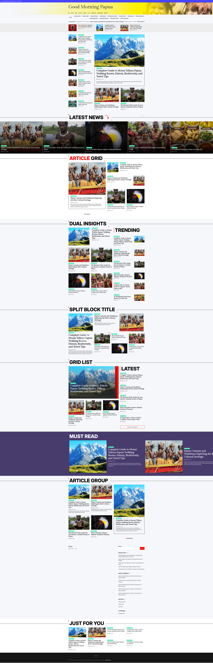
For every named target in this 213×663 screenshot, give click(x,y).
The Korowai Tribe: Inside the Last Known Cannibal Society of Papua (132, 106)
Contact (80, 13)
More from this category (132, 427)
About (72, 13)
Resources (93, 13)
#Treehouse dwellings (124, 18)
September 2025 (121, 601)
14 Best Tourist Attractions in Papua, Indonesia (101, 149)
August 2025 (121, 604)
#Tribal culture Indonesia (104, 18)
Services (106, 13)
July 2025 (120, 606)
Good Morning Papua (91, 7)
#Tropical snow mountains (112, 16)
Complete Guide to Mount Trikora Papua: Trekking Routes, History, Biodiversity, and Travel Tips (110, 28)
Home (89, 13)
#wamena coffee (85, 16)
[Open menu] (69, 13)
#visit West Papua (103, 16)
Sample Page (100, 13)
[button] (68, 27)
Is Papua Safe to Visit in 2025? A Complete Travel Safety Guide (84, 83)
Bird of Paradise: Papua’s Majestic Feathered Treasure (118, 21)
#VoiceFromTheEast (94, 16)
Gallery (84, 13)
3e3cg (103, 21)
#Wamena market (77, 16)
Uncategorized (99, 68)
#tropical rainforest (122, 16)
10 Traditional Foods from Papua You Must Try (59, 149)
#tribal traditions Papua (94, 18)
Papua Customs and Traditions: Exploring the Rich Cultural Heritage (136, 27)
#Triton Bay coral (131, 16)
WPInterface (108, 660)
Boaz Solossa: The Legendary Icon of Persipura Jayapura (147, 149)
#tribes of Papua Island (140, 16)
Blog (76, 13)
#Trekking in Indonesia (114, 18)
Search (119, 546)
